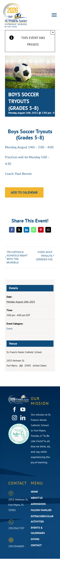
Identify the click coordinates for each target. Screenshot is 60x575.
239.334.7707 (16, 528)
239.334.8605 (16, 546)
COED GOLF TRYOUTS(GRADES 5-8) (44, 255)
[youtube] (22, 409)
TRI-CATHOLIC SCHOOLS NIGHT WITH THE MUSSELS (17, 257)
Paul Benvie (23, 174)
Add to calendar (24, 192)
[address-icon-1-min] (11, 492)
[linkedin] (22, 417)
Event (9, 328)
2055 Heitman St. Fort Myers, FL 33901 (18, 505)
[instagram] (14, 417)
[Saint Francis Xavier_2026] (15, 4)
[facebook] (14, 409)
